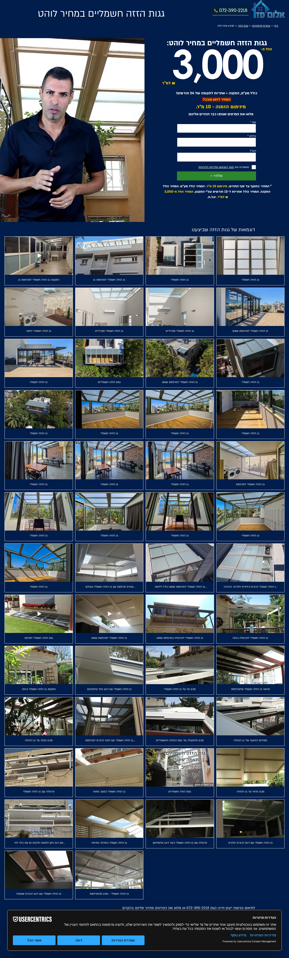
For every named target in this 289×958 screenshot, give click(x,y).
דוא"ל (253, 150)
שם (254, 122)
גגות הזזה (243, 26)
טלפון (252, 136)
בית (276, 26)
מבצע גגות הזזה (225, 26)
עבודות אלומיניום (261, 26)
